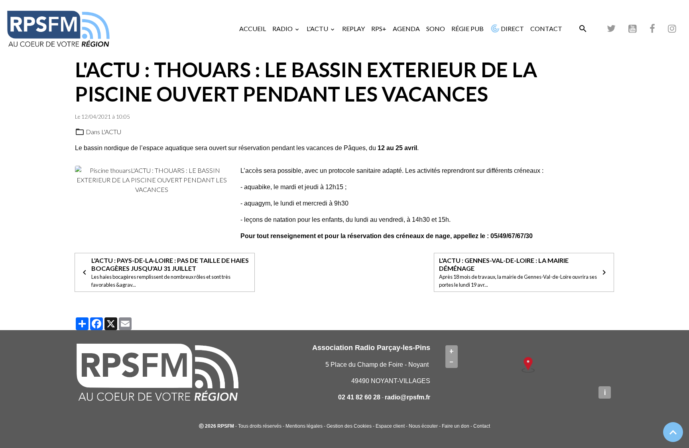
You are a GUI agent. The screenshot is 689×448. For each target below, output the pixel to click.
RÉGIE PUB (467, 28)
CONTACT (546, 28)
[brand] (59, 29)
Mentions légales (304, 426)
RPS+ (378, 28)
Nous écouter (423, 426)
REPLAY (353, 28)
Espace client (390, 426)
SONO (435, 28)
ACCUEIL (252, 28)
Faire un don (455, 426)
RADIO (283, 28)
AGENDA (406, 28)
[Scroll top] (673, 432)
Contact (481, 426)
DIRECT (512, 28)
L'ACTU (318, 28)
